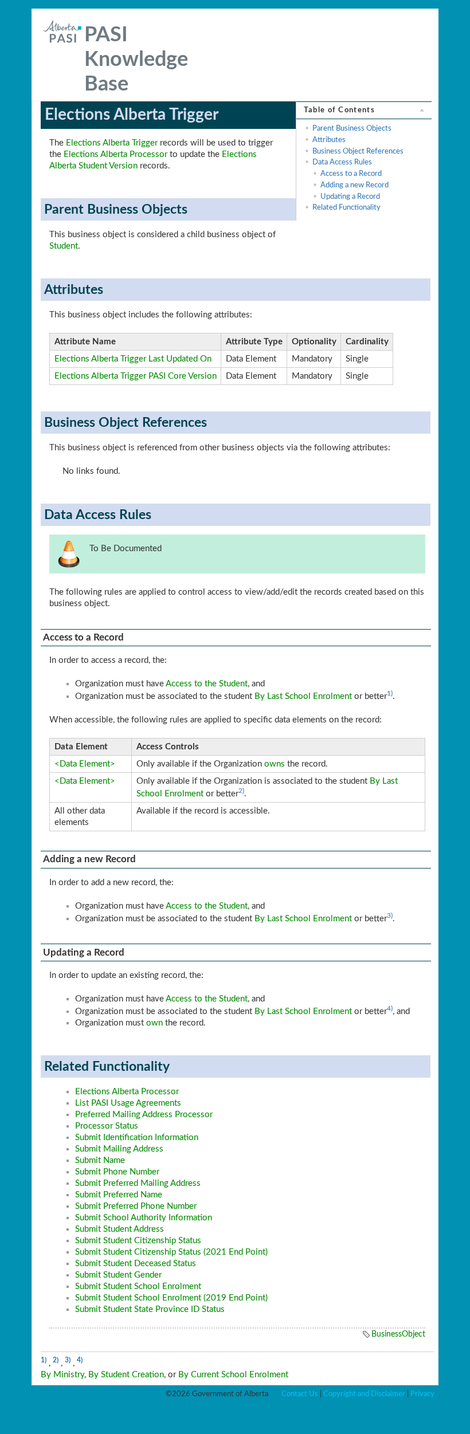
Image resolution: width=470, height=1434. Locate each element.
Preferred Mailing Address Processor (144, 1114)
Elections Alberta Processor (115, 154)
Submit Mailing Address (119, 1149)
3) (390, 915)
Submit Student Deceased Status (135, 1263)
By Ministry (62, 1374)
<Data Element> (84, 764)
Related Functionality (346, 207)
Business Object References (358, 151)
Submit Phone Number (117, 1172)
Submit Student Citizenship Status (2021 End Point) (171, 1252)
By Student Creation (126, 1374)
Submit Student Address (119, 1229)
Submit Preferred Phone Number (136, 1206)
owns (274, 764)
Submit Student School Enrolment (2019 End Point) (171, 1298)
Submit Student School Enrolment (138, 1286)
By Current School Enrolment (233, 1374)
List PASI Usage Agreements (128, 1103)
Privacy (422, 1394)
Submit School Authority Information (143, 1217)
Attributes (329, 140)
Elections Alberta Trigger (112, 143)
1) (390, 693)
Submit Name (100, 1160)
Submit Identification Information (136, 1137)
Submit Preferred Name (118, 1195)
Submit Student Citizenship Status (138, 1240)
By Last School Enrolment (303, 696)
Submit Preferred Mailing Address (138, 1183)
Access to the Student (207, 683)
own (154, 1023)
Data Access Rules (342, 162)
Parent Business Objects (351, 128)
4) (390, 1008)
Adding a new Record (354, 185)
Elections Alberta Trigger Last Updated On (132, 359)
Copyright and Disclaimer (364, 1394)
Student (63, 246)
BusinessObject (398, 1334)
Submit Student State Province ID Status (150, 1309)
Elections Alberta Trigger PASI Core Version (135, 376)
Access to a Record (351, 174)
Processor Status (106, 1126)
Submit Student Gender (118, 1275)
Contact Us (299, 1394)
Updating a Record (350, 196)
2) (241, 790)
